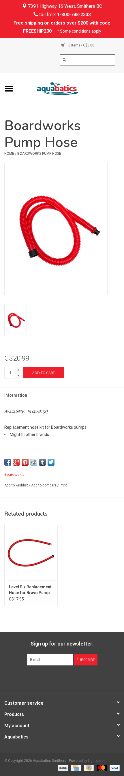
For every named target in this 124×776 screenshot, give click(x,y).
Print (63, 485)
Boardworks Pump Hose (39, 154)
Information (15, 395)
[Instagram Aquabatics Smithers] (67, 677)
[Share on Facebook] (7, 462)
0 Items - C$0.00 (80, 45)
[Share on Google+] (16, 462)
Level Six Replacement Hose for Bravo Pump (30, 590)
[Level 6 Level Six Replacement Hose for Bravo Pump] (31, 553)
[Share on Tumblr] (42, 462)
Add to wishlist (16, 485)
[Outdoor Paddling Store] (71, 88)
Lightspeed (97, 761)
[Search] (64, 60)
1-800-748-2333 (74, 14)
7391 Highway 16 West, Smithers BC (64, 6)
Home (9, 154)
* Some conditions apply (79, 31)
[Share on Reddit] (33, 462)
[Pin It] (25, 462)
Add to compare (44, 485)
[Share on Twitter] (51, 462)
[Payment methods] (62, 768)
